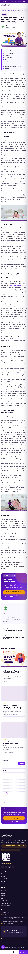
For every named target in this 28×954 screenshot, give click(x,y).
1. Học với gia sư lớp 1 (10, 53)
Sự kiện (4, 799)
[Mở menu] (25, 5)
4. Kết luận (7, 68)
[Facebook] (2, 867)
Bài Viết (8, 10)
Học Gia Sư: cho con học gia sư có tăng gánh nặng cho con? (12, 742)
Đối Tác (3, 881)
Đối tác (5, 790)
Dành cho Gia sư (7, 781)
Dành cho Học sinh (7, 784)
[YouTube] (6, 867)
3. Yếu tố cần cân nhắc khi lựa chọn (13, 66)
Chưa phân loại (6, 778)
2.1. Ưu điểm (8, 62)
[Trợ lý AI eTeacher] (3, 947)
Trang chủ (3, 10)
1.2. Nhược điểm (8, 57)
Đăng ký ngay (14, 818)
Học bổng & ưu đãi (7, 793)
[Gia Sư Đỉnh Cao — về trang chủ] (5, 5)
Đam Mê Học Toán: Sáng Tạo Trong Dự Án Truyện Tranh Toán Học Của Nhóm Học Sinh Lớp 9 (12, 707)
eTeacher (22, 562)
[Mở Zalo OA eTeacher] (6, 857)
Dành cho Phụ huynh (8, 787)
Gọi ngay (4, 952)
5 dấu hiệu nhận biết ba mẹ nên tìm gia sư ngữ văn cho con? (12, 671)
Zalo (14, 952)
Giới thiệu (3, 873)
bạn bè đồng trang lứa (15, 285)
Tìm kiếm (5, 760)
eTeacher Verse (5, 878)
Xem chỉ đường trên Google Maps (10, 938)
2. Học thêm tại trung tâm (11, 59)
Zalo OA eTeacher (7, 863)
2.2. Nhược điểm (8, 64)
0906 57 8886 (11, 597)
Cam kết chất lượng (6, 903)
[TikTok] (9, 867)
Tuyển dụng (5, 802)
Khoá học (5, 796)
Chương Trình (4, 876)
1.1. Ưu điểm (7, 55)
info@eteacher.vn (7, 914)
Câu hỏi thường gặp (6, 905)
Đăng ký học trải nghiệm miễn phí (14, 592)
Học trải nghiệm (23, 952)
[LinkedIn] (13, 867)
